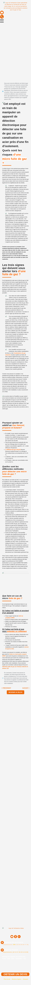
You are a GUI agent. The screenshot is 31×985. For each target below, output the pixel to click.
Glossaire (25, 979)
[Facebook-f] (15, 936)
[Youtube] (11, 936)
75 (14, 944)
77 (25, 944)
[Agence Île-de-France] (2, 942)
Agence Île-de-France (14, 942)
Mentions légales (16, 979)
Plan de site (7, 979)
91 (16, 944)
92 (18, 944)
